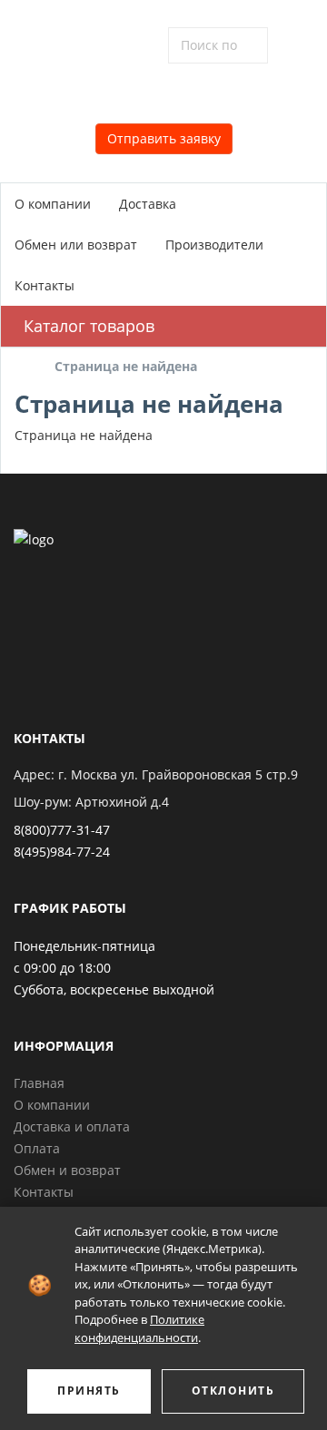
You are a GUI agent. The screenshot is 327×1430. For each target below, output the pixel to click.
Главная (39, 1083)
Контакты (44, 285)
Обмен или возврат (76, 244)
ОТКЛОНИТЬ (233, 1390)
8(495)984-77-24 (62, 851)
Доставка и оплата (72, 1126)
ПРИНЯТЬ (89, 1390)
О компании (53, 203)
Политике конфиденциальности (139, 1328)
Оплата (37, 1148)
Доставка (147, 203)
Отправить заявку (164, 138)
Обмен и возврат (67, 1170)
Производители (214, 244)
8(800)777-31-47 (62, 829)
